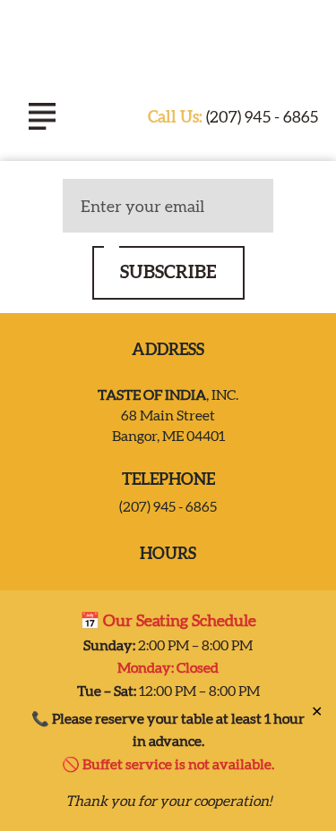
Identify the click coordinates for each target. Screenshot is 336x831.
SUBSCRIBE (168, 271)
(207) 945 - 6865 (233, 116)
